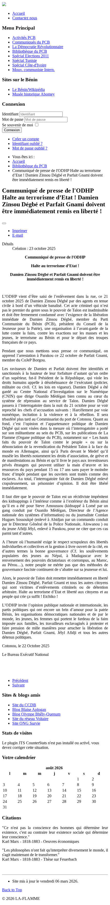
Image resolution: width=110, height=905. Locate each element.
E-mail (17, 235)
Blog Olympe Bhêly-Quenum (36, 714)
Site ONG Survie (26, 723)
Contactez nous (24, 18)
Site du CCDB (24, 705)
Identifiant (10, 114)
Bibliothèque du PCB (29, 51)
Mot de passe (13, 119)
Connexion (12, 130)
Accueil (18, 13)
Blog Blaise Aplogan (29, 709)
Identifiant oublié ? (27, 143)
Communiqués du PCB (31, 42)
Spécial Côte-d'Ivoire (29, 65)
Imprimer (19, 230)
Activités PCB (24, 37)
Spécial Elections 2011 (30, 56)
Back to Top (12, 890)
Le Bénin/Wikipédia (28, 89)
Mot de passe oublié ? (29, 148)
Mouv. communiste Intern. (33, 69)
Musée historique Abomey (33, 94)
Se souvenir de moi (17, 125)
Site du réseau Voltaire (30, 719)
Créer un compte (25, 139)
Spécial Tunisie (24, 60)
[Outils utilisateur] (4, 223)
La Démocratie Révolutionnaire (37, 47)
